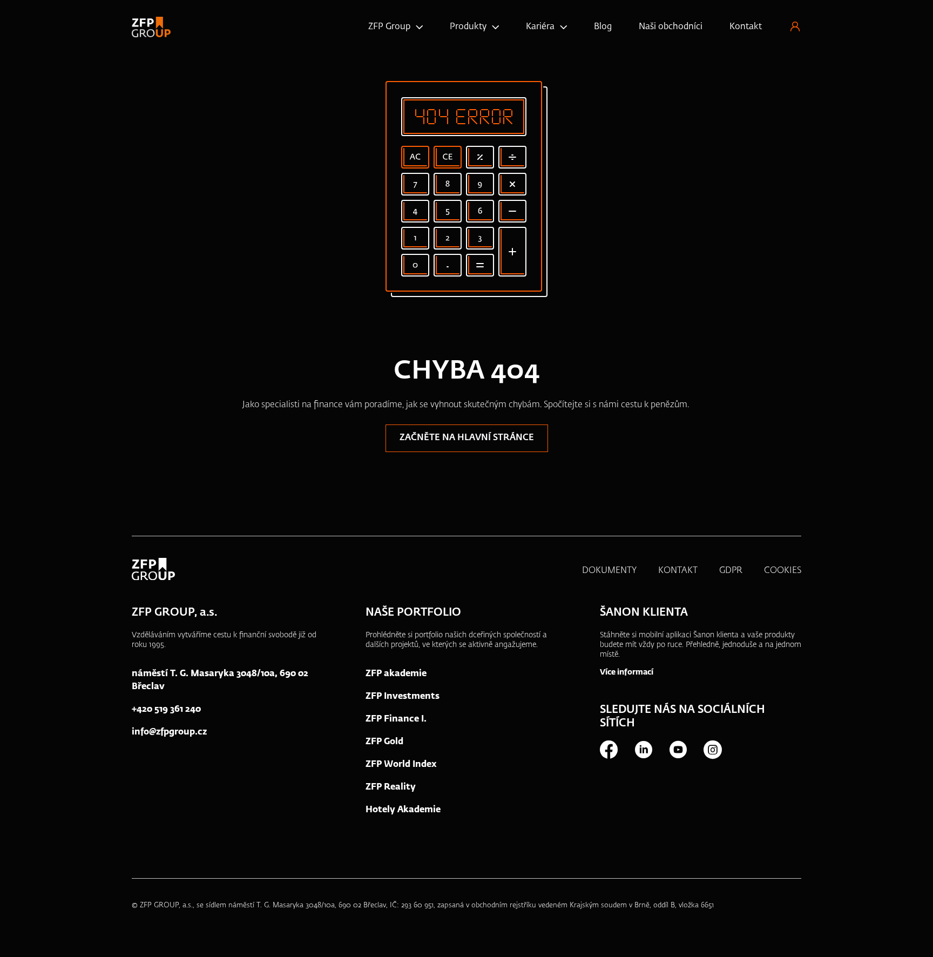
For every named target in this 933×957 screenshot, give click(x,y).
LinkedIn (643, 749)
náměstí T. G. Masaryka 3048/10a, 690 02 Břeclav (220, 680)
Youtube (677, 749)
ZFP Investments (403, 696)
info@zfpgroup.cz (169, 732)
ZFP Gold (384, 742)
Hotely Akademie (403, 810)
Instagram (712, 749)
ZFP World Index (401, 764)
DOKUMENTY (609, 571)
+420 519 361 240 (166, 709)
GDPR (730, 571)
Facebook (608, 749)
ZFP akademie (396, 674)
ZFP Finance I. (396, 719)
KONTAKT (678, 571)
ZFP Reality (391, 787)
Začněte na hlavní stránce (467, 438)
